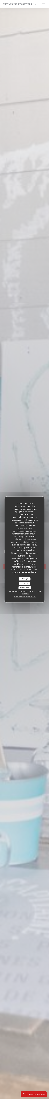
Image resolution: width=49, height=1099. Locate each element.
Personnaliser (24, 588)
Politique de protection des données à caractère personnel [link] (25, 593)
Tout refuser (24, 583)
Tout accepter (24, 579)
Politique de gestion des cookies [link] (25, 597)
